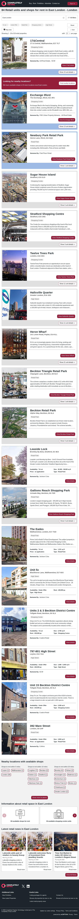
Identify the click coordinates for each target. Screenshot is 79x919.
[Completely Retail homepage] (10, 886)
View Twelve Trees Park (65, 277)
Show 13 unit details (66, 126)
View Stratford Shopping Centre (63, 237)
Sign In (72, 3)
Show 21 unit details (66, 362)
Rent (34, 3)
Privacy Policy (60, 911)
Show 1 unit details (66, 166)
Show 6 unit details (66, 205)
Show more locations (39, 797)
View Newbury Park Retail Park (63, 159)
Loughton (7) (33, 770)
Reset (72, 25)
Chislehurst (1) (60, 787)
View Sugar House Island (65, 198)
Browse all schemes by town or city (67, 898)
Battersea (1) (72, 774)
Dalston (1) (32, 774)
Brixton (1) (72, 783)
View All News (71, 875)
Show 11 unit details (66, 284)
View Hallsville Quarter (66, 316)
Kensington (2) (60, 774)
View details (70, 481)
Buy (30, 3)
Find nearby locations (67, 83)
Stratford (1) (43, 774)
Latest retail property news (38, 901)
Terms (76, 914)
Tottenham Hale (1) (35, 783)
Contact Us (59, 895)
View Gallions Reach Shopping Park (61, 514)
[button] (5, 24)
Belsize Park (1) (60, 783)
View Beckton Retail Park (65, 434)
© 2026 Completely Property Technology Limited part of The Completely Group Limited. (18, 910)
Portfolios (40, 3)
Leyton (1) (5, 770)
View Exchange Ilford (66, 120)
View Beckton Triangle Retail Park (62, 395)
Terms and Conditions (71, 911)
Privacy (71, 914)
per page (74, 33)
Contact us (56, 3)
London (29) (6, 774)
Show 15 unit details (66, 72)
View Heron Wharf (67, 355)
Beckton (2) (44, 770)
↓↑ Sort (72, 29)
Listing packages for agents (38, 895)
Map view (9, 29)
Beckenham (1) (60, 779)
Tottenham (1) (33, 779)
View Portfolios (6, 895)
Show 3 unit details (66, 244)
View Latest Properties (9, 898)
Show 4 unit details (66, 521)
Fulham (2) (69, 770)
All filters (73, 18)
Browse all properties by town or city (41, 898)
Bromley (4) (59, 770)
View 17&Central (68, 65)
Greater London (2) (61, 791)
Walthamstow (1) (17, 770)
